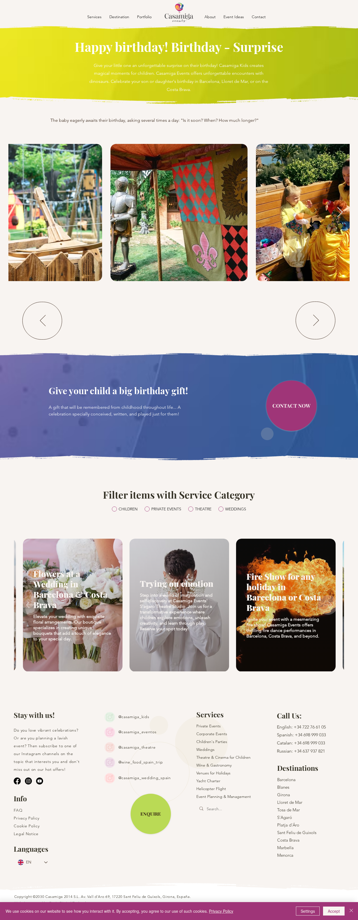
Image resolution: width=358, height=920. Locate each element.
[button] (119, 16)
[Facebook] (17, 780)
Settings (308, 911)
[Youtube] (39, 780)
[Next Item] (340, 212)
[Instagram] (28, 780)
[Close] (351, 911)
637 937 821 (314, 751)
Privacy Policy (221, 911)
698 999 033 (314, 734)
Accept (334, 911)
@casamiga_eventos (137, 731)
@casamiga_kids (133, 716)
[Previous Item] (18, 212)
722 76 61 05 (314, 727)
